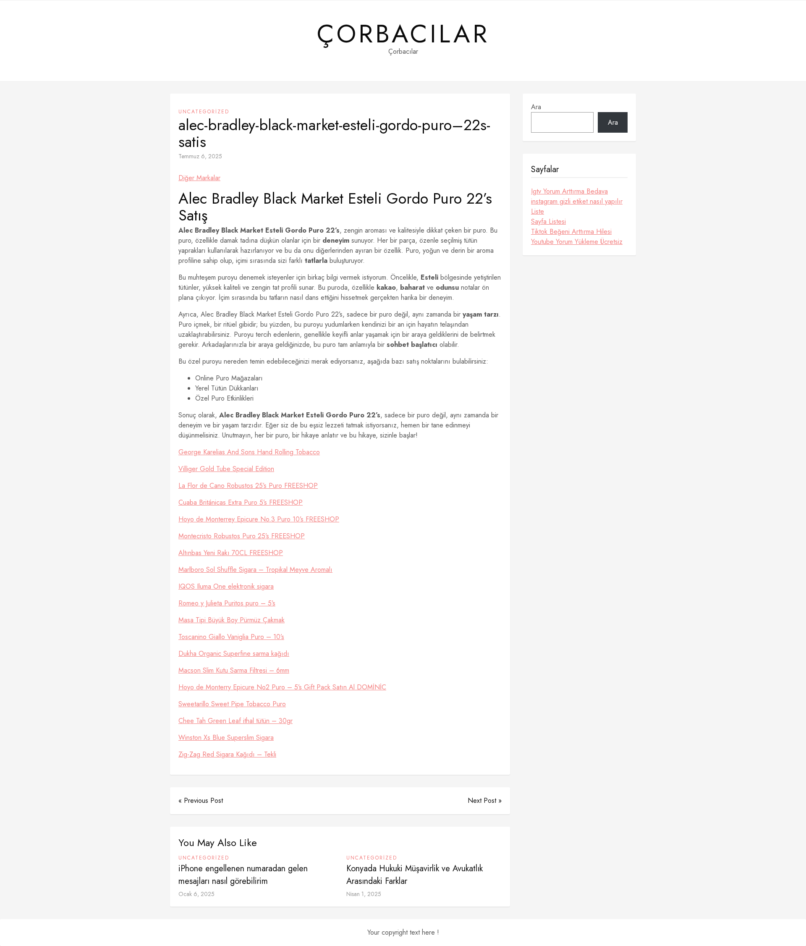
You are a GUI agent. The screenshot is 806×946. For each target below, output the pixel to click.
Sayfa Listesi (548, 221)
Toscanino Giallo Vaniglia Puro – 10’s (231, 637)
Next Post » (485, 800)
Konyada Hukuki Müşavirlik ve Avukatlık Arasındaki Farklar (414, 874)
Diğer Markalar (199, 178)
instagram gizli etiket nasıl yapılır (577, 201)
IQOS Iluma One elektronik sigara (226, 586)
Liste (537, 211)
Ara (536, 107)
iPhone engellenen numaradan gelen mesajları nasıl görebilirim (243, 874)
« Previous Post (200, 800)
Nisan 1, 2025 (363, 894)
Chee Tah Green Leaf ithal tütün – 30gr (235, 721)
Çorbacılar (403, 34)
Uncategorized (203, 111)
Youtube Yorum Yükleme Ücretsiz (577, 241)
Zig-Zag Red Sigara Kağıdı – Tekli (227, 754)
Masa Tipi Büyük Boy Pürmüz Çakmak (231, 620)
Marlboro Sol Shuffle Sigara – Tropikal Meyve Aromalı (255, 569)
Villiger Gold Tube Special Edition (226, 469)
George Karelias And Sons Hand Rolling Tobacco (249, 452)
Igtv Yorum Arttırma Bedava (569, 191)
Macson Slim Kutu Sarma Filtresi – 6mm (233, 670)
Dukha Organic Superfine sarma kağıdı (233, 653)
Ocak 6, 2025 (196, 894)
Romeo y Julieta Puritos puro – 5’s (226, 603)
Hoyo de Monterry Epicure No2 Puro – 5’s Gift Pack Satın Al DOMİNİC (282, 687)
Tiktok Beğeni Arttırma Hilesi (571, 231)
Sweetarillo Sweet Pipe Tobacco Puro (232, 704)
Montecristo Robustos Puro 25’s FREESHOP (241, 536)
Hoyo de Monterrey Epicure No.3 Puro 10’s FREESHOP (258, 519)
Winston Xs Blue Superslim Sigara (226, 737)
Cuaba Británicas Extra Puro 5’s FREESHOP (240, 502)
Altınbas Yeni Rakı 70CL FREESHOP (230, 553)
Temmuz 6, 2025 (200, 156)
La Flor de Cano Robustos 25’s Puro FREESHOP (248, 485)
